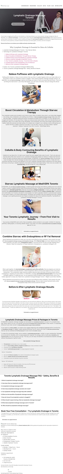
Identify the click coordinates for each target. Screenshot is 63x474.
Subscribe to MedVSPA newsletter (8, 431)
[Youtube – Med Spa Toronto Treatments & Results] (9, 470)
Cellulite (39, 5)
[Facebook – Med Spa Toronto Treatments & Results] (2, 470)
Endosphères (30, 270)
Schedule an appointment (7, 453)
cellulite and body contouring (25, 43)
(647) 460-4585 (4, 1)
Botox (44, 5)
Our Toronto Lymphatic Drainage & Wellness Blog (18, 66)
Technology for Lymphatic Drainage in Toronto (15, 51)
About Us (6, 429)
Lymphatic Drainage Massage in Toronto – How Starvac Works (19, 50)
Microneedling (25, 5)
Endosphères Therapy (7, 329)
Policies (21, 473)
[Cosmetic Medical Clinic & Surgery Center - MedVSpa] (5, 6)
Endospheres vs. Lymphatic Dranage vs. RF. (45, 244)
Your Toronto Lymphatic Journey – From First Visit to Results (22, 61)
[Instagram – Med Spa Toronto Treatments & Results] (5, 470)
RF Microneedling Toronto (10, 436)
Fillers (48, 5)
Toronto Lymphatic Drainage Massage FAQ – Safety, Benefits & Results (21, 68)
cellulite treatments (20, 163)
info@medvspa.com (7, 462)
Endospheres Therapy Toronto (11, 441)
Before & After (12, 429)
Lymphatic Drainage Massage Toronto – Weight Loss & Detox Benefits (43, 276)
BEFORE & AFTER (58, 5)
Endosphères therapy (28, 241)
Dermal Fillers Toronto (9, 439)
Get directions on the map (7, 466)
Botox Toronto (7, 438)
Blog (52, 5)
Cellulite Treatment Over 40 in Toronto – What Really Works (34, 126)
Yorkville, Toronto (16, 1)
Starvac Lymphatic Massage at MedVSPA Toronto (19, 59)
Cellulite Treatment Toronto (10, 443)
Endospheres (33, 5)
